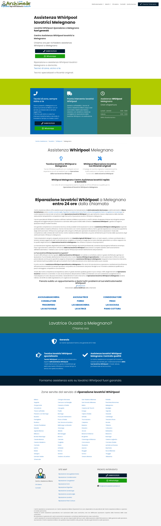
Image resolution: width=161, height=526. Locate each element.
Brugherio (85, 437)
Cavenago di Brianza (89, 439)
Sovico (84, 454)
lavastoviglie (49, 308)
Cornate (36, 445)
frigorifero (48, 304)
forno (80, 301)
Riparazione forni (64, 484)
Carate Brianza (39, 439)
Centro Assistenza (41, 141)
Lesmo (36, 448)
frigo (112, 301)
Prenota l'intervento (149, 4)
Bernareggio (62, 434)
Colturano (109, 428)
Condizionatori (74, 212)
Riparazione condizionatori (67, 477)
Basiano (84, 425)
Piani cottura (87, 212)
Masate (36, 428)
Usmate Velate (39, 456)
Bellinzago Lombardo (65, 425)
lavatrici (51, 141)
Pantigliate (37, 419)
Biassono (109, 434)
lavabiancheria (80, 304)
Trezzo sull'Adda (39, 411)
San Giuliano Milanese (89, 400)
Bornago (61, 414)
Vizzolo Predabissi (40, 425)
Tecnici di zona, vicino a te (47, 68)
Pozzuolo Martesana (64, 417)
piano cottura (112, 308)
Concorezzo (86, 442)
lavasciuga (112, 304)
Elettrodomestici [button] (97, 4)
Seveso (60, 454)
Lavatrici (50, 212)
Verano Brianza (87, 456)
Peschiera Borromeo (112, 402)
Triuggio (108, 454)
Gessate (108, 414)
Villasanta (109, 456)
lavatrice (80, 308)
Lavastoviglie (58, 212)
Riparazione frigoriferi (65, 487)
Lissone (84, 448)
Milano (36, 400)
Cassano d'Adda (63, 405)
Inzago (84, 411)
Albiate (60, 431)
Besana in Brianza (87, 434)
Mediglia (108, 408)
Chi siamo (115, 4)
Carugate (61, 408)
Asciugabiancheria (98, 212)
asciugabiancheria (48, 297)
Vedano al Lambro (64, 456)
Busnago (109, 437)
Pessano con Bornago (41, 414)
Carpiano (85, 422)
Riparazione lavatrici (65, 497)
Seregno (36, 454)
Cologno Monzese (64, 400)
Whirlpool (59, 141)
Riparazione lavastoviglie (67, 494)
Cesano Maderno (39, 442)
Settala (84, 417)
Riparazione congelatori (66, 481)
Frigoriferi (66, 212)
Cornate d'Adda (111, 442)
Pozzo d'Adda (62, 419)
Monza (60, 451)
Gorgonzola (38, 405)
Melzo (84, 405)
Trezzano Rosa (110, 419)
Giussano (85, 445)
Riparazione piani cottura (67, 501)
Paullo (60, 411)
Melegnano (109, 405)
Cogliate (60, 442)
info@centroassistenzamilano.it (109, 486)
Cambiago (109, 417)
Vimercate (37, 459)
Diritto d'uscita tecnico (108, 117)
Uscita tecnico (131, 4)
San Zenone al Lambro (65, 422)
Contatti (122, 4)
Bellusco (36, 434)
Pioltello (108, 400)
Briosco (60, 437)
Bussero (36, 417)
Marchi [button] (107, 4)
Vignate (108, 411)
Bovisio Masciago (39, 437)
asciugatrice (80, 297)
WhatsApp (51, 56)
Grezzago (61, 428)
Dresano (84, 428)
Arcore (84, 431)
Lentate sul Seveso (112, 445)
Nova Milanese (110, 451)
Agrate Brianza (39, 431)
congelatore (48, 301)
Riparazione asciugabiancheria (69, 474)
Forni (81, 212)
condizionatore (112, 297)
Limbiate (60, 448)
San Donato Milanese (89, 402)
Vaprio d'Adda (86, 414)
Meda (36, 451)
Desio (59, 445)
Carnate (60, 439)
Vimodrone (37, 408)
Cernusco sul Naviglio (65, 402)
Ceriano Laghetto (111, 439)
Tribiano (108, 425)
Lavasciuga (118, 212)
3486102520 (51, 51)
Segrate (36, 402)
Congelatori (109, 212)
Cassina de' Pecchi (88, 408)
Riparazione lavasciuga (66, 491)
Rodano (36, 422)
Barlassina (109, 431)
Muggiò (84, 451)
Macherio (109, 448)
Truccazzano (86, 419)
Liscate (108, 422)
